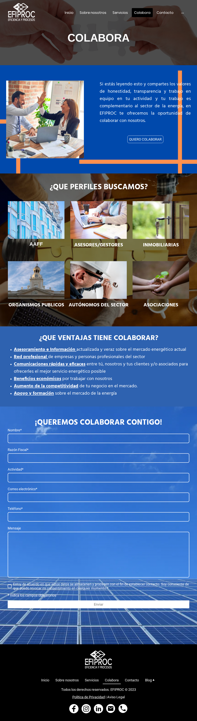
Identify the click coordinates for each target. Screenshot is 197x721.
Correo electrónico (22, 489)
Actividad (15, 469)
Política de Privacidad (88, 697)
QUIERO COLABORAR (145, 139)
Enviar (98, 604)
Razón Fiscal (18, 450)
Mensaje (14, 528)
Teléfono (15, 509)
